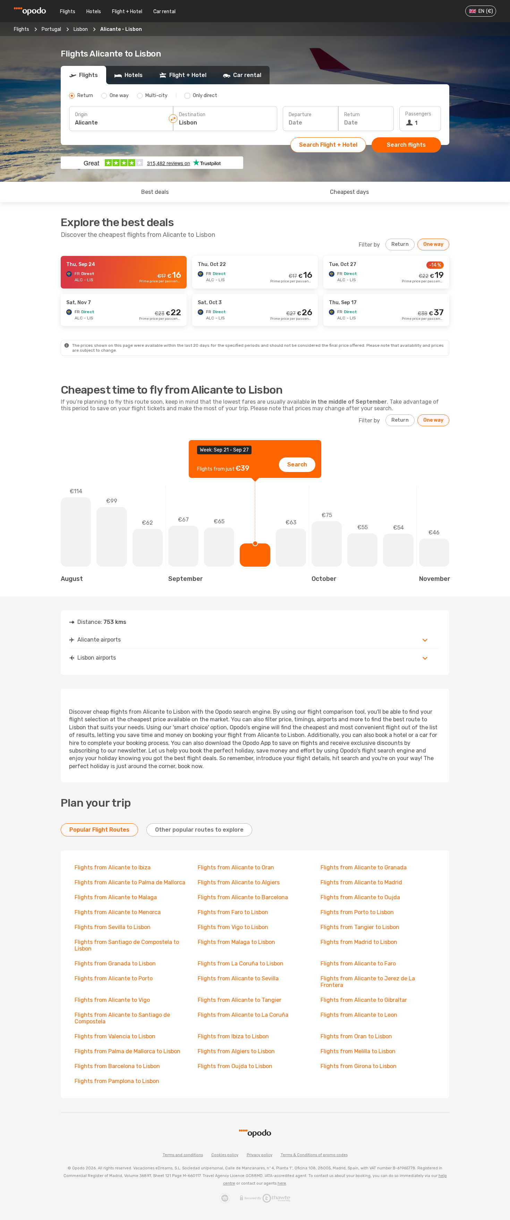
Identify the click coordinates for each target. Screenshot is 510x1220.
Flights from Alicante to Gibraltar (364, 1000)
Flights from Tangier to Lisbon (360, 927)
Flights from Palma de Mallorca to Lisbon (127, 1051)
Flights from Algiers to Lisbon (236, 1051)
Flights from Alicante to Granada (364, 867)
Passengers (418, 114)
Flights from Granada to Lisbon (115, 963)
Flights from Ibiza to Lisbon (233, 1036)
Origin (81, 115)
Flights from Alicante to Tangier (239, 1000)
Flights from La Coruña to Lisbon (240, 963)
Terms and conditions (183, 1155)
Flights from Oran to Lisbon (356, 1036)
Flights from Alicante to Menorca (118, 912)
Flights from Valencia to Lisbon (115, 1036)
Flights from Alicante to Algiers (239, 882)
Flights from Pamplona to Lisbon (117, 1081)
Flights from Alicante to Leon (359, 1015)
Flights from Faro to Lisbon (233, 912)
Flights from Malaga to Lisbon (236, 942)
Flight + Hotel (127, 12)
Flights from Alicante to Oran (236, 867)
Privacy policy (259, 1155)
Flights (67, 12)
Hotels (93, 12)
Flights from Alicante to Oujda (360, 897)
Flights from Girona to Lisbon (359, 1066)
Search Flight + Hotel (328, 144)
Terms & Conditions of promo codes (314, 1155)
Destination (192, 115)
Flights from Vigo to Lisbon (233, 927)
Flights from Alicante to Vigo (112, 1000)
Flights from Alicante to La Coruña (243, 1015)
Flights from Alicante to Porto (114, 978)
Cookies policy (224, 1155)
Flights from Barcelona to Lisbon (117, 1066)
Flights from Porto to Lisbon (357, 912)
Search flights (406, 144)
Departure (300, 115)
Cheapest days (349, 192)
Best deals (155, 192)
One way (433, 244)
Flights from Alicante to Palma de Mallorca (130, 882)
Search (297, 464)
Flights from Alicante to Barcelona (243, 897)
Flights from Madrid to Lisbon (359, 942)
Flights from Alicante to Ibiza (113, 867)
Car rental (164, 12)
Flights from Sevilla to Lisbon (113, 927)
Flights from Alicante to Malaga (116, 897)
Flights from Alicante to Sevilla (238, 978)
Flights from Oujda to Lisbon (235, 1066)
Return (352, 115)
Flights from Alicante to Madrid (361, 882)
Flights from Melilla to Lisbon (358, 1051)
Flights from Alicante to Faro (358, 963)
